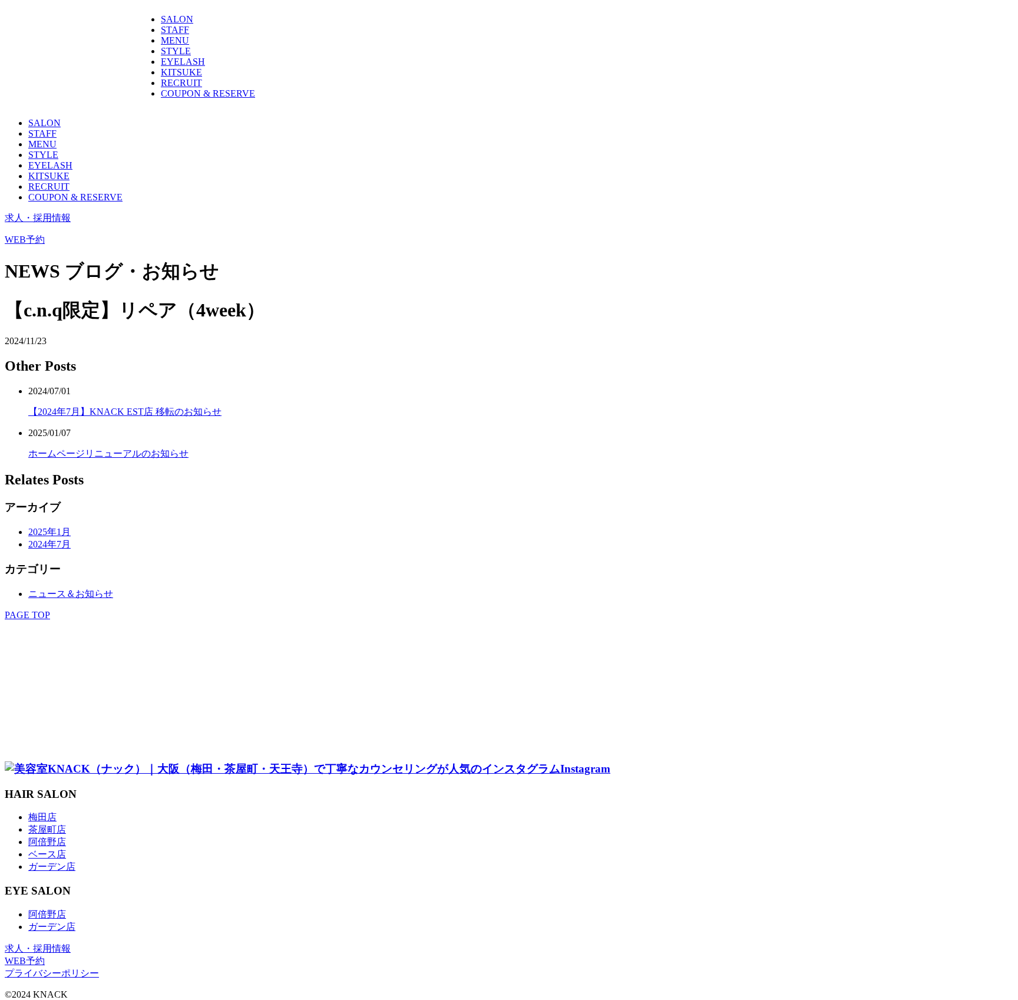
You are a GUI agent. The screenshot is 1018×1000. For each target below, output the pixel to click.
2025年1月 (49, 532)
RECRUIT (181, 83)
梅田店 (42, 817)
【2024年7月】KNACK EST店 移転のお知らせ (125, 412)
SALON (177, 19)
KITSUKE (181, 72)
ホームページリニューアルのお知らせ (108, 453)
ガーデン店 (51, 867)
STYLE (176, 51)
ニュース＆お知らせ (70, 594)
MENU (175, 40)
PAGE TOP (27, 615)
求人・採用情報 (38, 218)
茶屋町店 (47, 829)
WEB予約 (25, 240)
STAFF (175, 30)
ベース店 (47, 854)
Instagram (585, 769)
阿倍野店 (47, 842)
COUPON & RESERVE (208, 93)
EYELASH (183, 62)
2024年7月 (49, 544)
